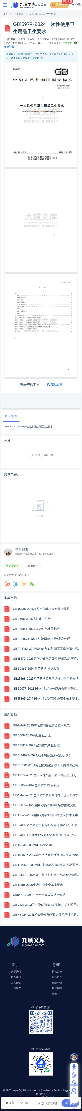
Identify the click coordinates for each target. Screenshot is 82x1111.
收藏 (11, 1102)
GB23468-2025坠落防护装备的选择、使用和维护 (45, 678)
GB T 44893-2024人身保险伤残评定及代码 (41, 639)
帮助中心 (57, 994)
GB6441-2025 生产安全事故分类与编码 (39, 895)
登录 (78, 4)
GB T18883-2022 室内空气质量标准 (36, 629)
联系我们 (16, 977)
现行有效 (10, 39)
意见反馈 (16, 982)
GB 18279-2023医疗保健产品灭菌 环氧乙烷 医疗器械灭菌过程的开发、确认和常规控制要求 (46, 659)
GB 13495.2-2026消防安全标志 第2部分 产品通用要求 (46, 865)
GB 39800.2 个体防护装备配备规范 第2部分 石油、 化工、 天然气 (46, 825)
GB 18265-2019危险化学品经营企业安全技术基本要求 (46, 698)
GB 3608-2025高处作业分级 (32, 619)
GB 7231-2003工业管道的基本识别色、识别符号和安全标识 (46, 905)
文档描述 (12, 416)
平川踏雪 (21, 550)
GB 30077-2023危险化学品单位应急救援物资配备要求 (46, 688)
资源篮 (41, 4)
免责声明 (57, 982)
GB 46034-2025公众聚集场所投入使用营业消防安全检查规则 (46, 915)
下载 (71, 1103)
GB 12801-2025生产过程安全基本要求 (38, 885)
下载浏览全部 (52, 384)
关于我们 (16, 971)
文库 (5, 14)
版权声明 (57, 988)
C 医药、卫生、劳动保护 (43, 14)
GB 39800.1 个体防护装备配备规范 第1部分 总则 (44, 835)
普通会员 (62, 4)
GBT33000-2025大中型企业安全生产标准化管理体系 (46, 875)
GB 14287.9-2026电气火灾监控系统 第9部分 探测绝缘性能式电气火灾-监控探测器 (46, 855)
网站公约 (57, 971)
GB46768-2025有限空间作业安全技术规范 (41, 609)
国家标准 (18, 14)
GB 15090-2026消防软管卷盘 (32, 845)
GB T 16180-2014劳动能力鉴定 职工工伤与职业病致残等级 (46, 649)
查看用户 (32, 566)
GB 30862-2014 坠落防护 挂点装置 (36, 668)
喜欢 (26, 1102)
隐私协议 (57, 977)
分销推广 (16, 988)
